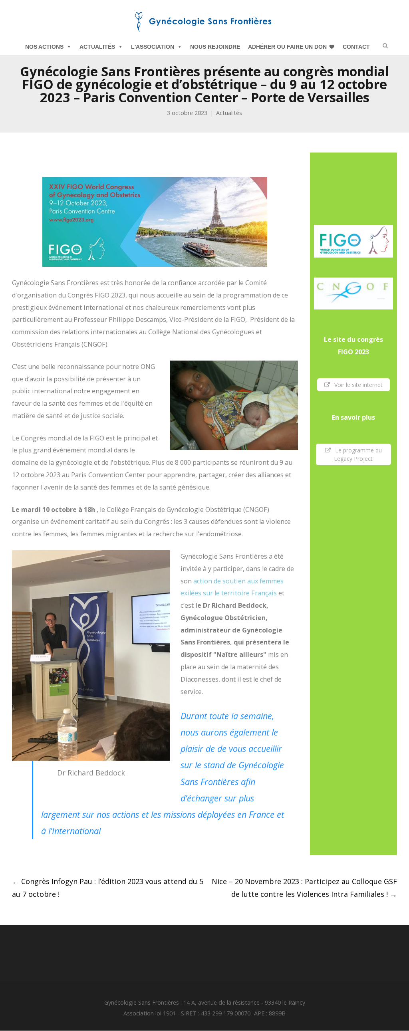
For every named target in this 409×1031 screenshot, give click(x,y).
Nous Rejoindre (215, 47)
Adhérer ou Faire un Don (287, 47)
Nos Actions (44, 47)
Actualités (97, 47)
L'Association (152, 47)
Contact (356, 47)
